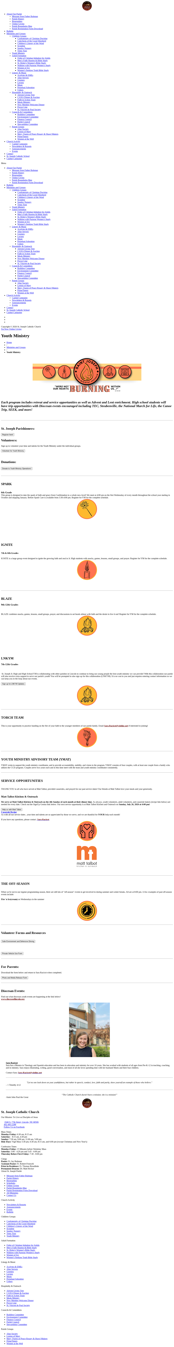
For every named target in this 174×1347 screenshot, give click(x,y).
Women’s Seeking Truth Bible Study (33, 70)
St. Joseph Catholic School (18, 156)
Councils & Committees (22, 112)
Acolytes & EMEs (25, 75)
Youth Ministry (18, 53)
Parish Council (23, 122)
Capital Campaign (19, 144)
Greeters (21, 80)
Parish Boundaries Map (22, 26)
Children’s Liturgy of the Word (30, 43)
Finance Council (24, 119)
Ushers (20, 90)
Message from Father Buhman (25, 16)
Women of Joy (23, 68)
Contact (10, 154)
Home (9, 342)
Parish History (18, 19)
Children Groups (19, 36)
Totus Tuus (22, 51)
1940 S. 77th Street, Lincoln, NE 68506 (21, 1122)
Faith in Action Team (26, 100)
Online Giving (18, 24)
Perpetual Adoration (26, 87)
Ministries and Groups (16, 33)
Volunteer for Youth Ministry (13, 451)
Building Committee (26, 114)
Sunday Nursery (24, 48)
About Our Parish (14, 14)
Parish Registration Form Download (27, 29)
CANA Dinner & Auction (28, 97)
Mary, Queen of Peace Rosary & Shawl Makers (37, 134)
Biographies (17, 21)
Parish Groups (18, 127)
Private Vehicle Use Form (12, 953)
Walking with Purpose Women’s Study (34, 65)
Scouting (21, 46)
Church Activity (13, 141)
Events (15, 151)
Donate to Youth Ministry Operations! (16, 469)
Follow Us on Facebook (14, 1127)
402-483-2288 (10, 1124)
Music (20, 85)
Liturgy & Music (19, 73)
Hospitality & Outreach (22, 92)
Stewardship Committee (27, 124)
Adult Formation (19, 55)
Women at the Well (25, 139)
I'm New (5, 329)
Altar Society (23, 129)
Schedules (11, 1183)
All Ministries (12, 1193)
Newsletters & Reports (21, 146)
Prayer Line (22, 107)
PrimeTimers (22, 136)
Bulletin (10, 31)
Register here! (7, 435)
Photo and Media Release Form (14, 978)
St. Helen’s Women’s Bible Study (31, 63)
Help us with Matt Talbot (11, 810)
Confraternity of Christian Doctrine (32, 38)
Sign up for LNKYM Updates (13, 684)
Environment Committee (27, 117)
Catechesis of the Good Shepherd (31, 41)
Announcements (19, 149)
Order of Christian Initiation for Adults (33, 58)
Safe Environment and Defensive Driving (18, 941)
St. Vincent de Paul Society (29, 109)
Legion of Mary (24, 131)
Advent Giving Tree (26, 95)
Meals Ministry (23, 102)
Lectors (20, 82)
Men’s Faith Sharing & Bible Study (32, 60)
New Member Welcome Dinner (30, 105)
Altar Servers (23, 78)
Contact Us (11, 1195)
